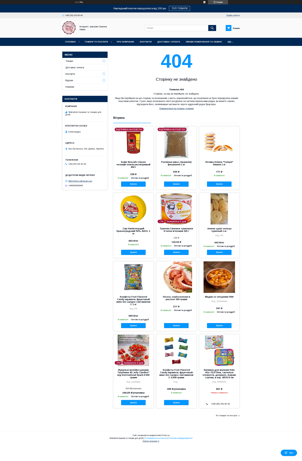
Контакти (146, 42)
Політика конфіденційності (181, 438)
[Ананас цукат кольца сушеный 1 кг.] (219, 208)
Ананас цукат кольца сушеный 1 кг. (219, 229)
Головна (70, 42)
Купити (133, 184)
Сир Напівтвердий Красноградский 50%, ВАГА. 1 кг (133, 231)
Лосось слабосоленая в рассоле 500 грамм (176, 298)
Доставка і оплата (168, 42)
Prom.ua (166, 435)
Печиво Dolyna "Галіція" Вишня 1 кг (219, 163)
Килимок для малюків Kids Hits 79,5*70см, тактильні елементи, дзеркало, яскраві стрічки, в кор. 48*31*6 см (219, 374)
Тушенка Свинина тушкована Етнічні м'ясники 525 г (176, 229)
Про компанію (125, 42)
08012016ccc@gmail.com (80, 181)
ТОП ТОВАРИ (179, 8)
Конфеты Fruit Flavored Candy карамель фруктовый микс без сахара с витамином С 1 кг (133, 301)
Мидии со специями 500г (219, 297)
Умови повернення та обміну (204, 42)
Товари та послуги (96, 42)
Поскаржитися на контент (156, 438)
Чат (291, 453)
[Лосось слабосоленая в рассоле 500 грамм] (176, 277)
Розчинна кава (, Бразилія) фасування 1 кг (176, 163)
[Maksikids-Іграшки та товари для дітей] (69, 33)
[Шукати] (212, 28)
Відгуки (69, 80)
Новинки (69, 87)
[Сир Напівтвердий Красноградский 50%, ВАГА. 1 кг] (133, 208)
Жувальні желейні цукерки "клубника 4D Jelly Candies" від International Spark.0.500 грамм (133, 374)
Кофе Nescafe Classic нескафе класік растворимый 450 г (133, 164)
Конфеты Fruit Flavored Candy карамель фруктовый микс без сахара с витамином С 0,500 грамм (176, 374)
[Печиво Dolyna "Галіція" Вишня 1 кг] (219, 142)
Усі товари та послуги (226, 415)
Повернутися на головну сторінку (176, 108)
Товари (69, 61)
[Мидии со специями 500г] (219, 277)
